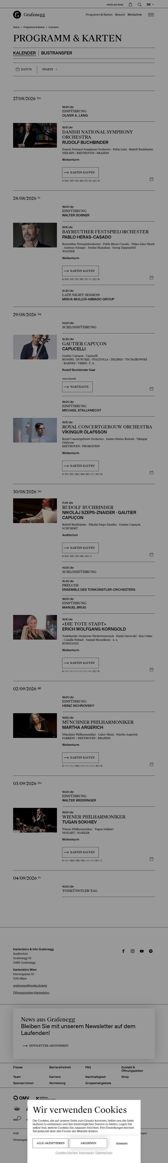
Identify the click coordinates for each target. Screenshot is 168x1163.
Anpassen (122, 1143)
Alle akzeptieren (51, 1143)
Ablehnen (88, 1143)
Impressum (86, 1153)
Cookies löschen (67, 1153)
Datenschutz (103, 1153)
